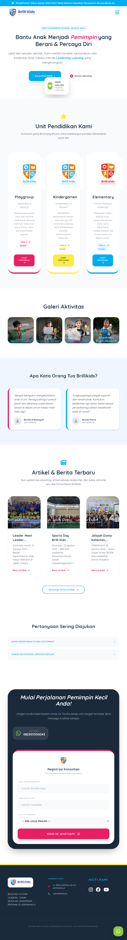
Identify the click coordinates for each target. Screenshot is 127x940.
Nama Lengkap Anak (26, 798)
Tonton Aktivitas (83, 76)
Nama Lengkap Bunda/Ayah (29, 782)
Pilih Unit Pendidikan (27, 814)
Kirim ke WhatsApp (61, 833)
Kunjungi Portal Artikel (62, 589)
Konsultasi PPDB (43, 76)
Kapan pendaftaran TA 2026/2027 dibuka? (33, 641)
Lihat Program (24, 259)
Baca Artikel (20, 570)
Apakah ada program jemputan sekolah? (33, 654)
